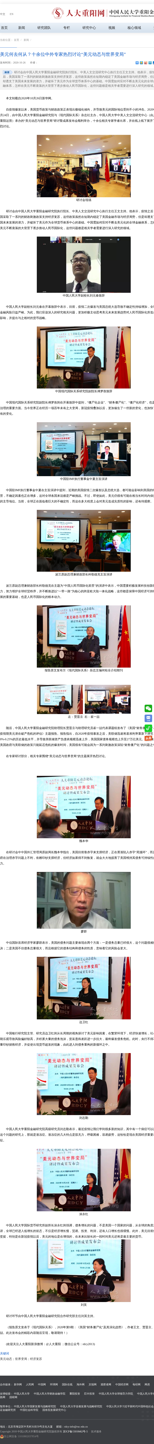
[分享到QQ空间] (141, 62)
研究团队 (44, 28)
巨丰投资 (89, 1393)
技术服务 (96, 1431)
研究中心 (89, 28)
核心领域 (134, 28)
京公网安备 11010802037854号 (21, 1436)
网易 (147, 1384)
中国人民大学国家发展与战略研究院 (35, 1406)
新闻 (21, 28)
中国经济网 (121, 1384)
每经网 (136, 1384)
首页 (4, 28)
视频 (111, 28)
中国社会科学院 (29, 1410)
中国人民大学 (22, 1393)
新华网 (18, 1384)
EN (11, 14)
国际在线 (67, 1384)
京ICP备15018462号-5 (75, 1431)
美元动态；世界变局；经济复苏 (21, 1358)
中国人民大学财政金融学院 (49, 1393)
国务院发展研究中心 (54, 1410)
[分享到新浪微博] (145, 62)
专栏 (66, 28)
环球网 (54, 1384)
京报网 (93, 1384)
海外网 (81, 1384)
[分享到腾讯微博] (150, 62)
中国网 (42, 1384)
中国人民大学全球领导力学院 (116, 1393)
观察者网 (106, 1384)
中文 (2, 14)
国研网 (13, 1397)
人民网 (30, 1384)
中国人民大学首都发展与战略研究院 (81, 1406)
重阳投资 (74, 1393)
